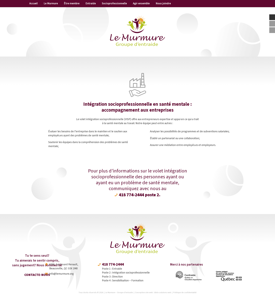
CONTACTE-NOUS (37, 275)
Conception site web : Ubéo (153, 292)
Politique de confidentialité (185, 292)
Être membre (71, 3)
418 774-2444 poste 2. (139, 195)
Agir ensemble (141, 3)
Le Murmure (51, 3)
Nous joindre (163, 3)
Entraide (91, 3)
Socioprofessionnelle (114, 3)
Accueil (33, 3)
